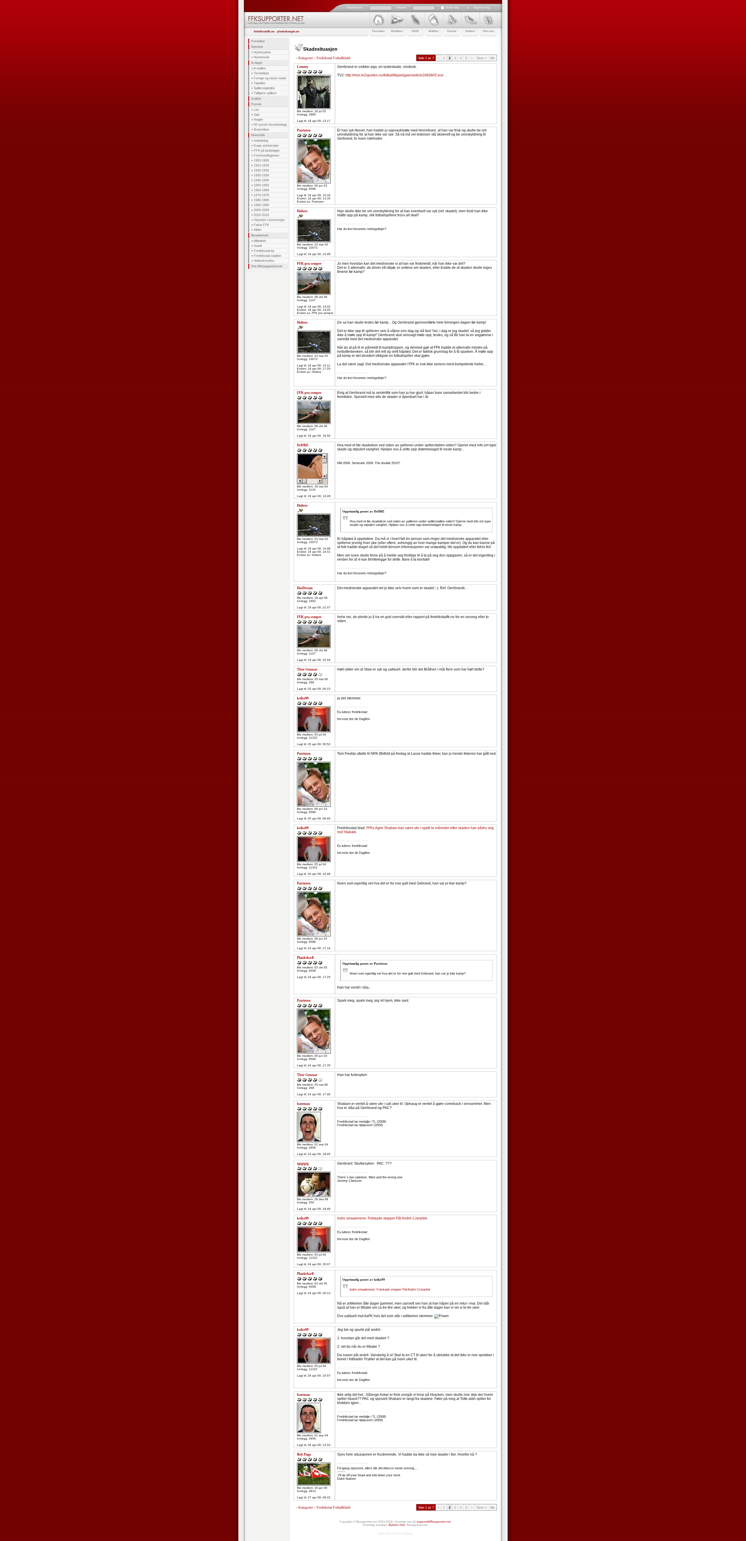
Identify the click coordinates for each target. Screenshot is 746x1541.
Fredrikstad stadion (267, 255)
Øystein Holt (396, 1524)
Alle (492, 58)
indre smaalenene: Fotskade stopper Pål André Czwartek (382, 1218)
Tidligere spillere (265, 93)
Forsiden (258, 41)
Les (256, 109)
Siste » (481, 58)
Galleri (256, 98)
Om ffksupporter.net (266, 266)
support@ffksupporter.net (434, 1521)
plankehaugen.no (288, 31)
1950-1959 (261, 185)
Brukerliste (261, 129)
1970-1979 (261, 195)
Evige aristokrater (266, 145)
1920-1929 (261, 170)
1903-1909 (261, 160)
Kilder (258, 229)
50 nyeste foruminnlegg (270, 124)
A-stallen (260, 68)
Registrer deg (482, 7)
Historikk (258, 135)
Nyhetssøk (262, 57)
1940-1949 (261, 180)
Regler (258, 119)
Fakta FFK (261, 225)
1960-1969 (261, 190)
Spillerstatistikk (264, 88)
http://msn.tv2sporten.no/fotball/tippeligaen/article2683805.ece (394, 75)
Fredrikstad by (264, 250)
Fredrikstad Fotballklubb (333, 58)
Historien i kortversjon (269, 220)
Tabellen (259, 83)
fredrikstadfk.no (264, 31)
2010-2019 (261, 215)
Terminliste (261, 73)
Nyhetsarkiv (262, 52)
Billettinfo (260, 241)
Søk (257, 114)
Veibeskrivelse (264, 260)
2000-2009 (261, 210)
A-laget (256, 62)
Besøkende (259, 235)
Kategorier (305, 58)
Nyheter (257, 46)
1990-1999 (261, 205)
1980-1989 (261, 200)
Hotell (258, 246)
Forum (256, 104)
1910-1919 (261, 165)
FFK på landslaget (266, 150)
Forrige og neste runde (270, 78)
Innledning (261, 140)
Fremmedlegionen (266, 155)
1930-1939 (261, 175)
